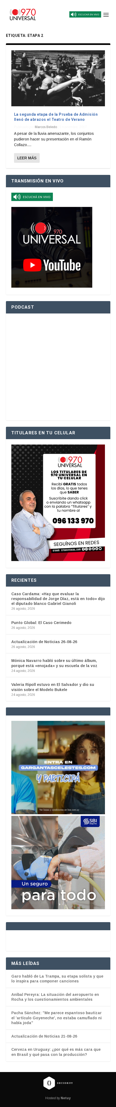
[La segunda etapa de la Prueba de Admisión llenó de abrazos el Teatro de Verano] (58, 78)
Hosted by (58, 1098)
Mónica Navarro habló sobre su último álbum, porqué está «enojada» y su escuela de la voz (54, 663)
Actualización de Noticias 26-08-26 (44, 642)
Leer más (26, 158)
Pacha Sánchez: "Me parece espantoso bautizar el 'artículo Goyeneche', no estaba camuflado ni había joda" (56, 1018)
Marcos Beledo (46, 127)
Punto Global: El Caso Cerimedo (41, 623)
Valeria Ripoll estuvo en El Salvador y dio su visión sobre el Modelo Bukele (52, 687)
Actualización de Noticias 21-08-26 (44, 1036)
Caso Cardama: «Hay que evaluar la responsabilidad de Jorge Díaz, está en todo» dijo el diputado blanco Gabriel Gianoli (58, 599)
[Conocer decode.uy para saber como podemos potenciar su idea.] (58, 1083)
